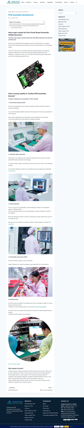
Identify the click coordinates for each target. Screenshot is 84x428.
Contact (72, 2)
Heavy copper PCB (63, 31)
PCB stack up (46, 410)
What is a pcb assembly (46, 389)
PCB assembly (37, 307)
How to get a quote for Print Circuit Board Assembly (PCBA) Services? (27, 24)
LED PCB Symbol (12, 389)
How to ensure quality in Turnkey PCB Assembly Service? (24, 25)
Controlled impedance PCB (50, 415)
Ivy (10, 17)
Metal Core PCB (62, 33)
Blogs (44, 403)
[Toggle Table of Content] (43, 22)
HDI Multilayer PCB (63, 19)
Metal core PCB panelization (50, 413)
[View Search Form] (76, 2)
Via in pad (45, 406)
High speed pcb (62, 28)
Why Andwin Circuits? (17, 27)
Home (22, 2)
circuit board (11, 171)
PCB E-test (46, 408)
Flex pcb (60, 24)
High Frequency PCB (64, 26)
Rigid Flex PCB (62, 22)
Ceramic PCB (61, 35)
